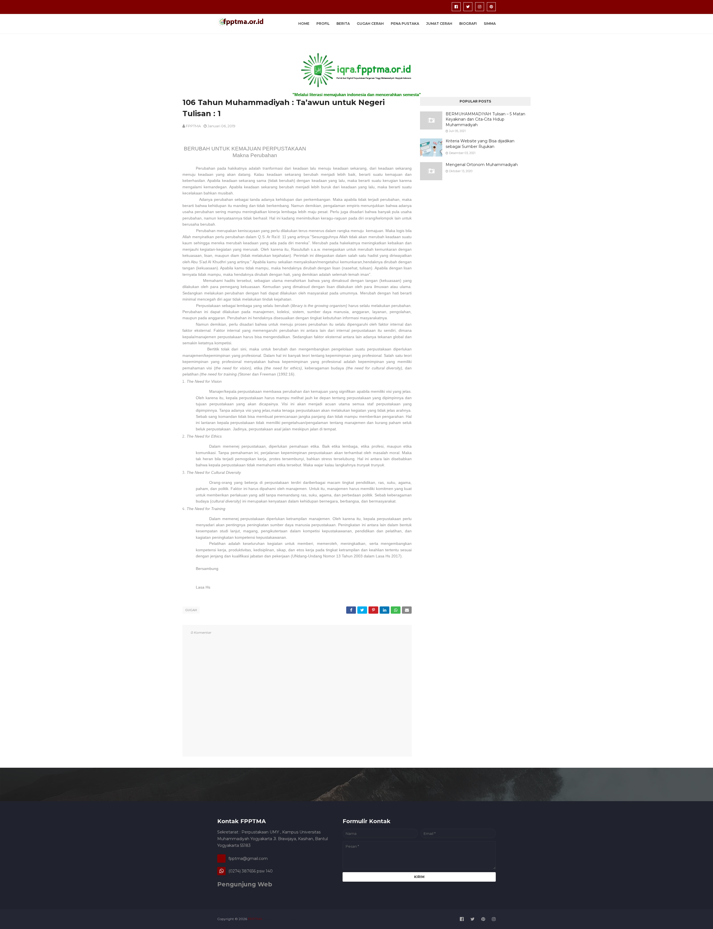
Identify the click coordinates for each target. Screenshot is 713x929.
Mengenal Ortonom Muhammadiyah (482, 164)
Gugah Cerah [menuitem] (370, 23)
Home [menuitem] (303, 23)
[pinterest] (491, 6)
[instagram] (479, 6)
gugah (191, 610)
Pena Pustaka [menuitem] (405, 23)
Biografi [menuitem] (468, 23)
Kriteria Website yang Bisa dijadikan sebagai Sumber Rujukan (480, 143)
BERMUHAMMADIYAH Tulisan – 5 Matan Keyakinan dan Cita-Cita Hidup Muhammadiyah (485, 119)
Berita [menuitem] (343, 23)
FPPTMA (193, 126)
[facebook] (456, 6)
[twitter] (467, 6)
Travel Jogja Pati (300, 919)
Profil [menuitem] (322, 23)
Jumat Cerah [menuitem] (439, 23)
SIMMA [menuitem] (490, 23)
